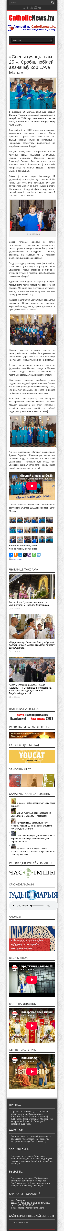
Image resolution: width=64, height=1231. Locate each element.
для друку (17, 559)
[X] (25, 555)
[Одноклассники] (16, 555)
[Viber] (29, 555)
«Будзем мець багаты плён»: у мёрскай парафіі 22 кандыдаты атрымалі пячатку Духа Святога (32, 645)
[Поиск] (52, 2)
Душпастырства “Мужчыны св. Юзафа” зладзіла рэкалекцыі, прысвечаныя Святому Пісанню (32, 851)
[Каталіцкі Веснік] (32, 19)
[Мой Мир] (20, 555)
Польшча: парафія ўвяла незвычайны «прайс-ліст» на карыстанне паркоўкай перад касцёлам (32, 838)
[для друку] (10, 559)
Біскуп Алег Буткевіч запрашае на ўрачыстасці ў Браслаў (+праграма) (29, 603)
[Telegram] (39, 555)
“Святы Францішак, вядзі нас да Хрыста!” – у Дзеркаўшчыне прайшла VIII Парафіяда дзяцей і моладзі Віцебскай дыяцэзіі (30, 689)
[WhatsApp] (34, 555)
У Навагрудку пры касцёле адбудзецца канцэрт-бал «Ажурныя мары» (27, 944)
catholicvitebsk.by (19, 1222)
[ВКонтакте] (11, 555)
